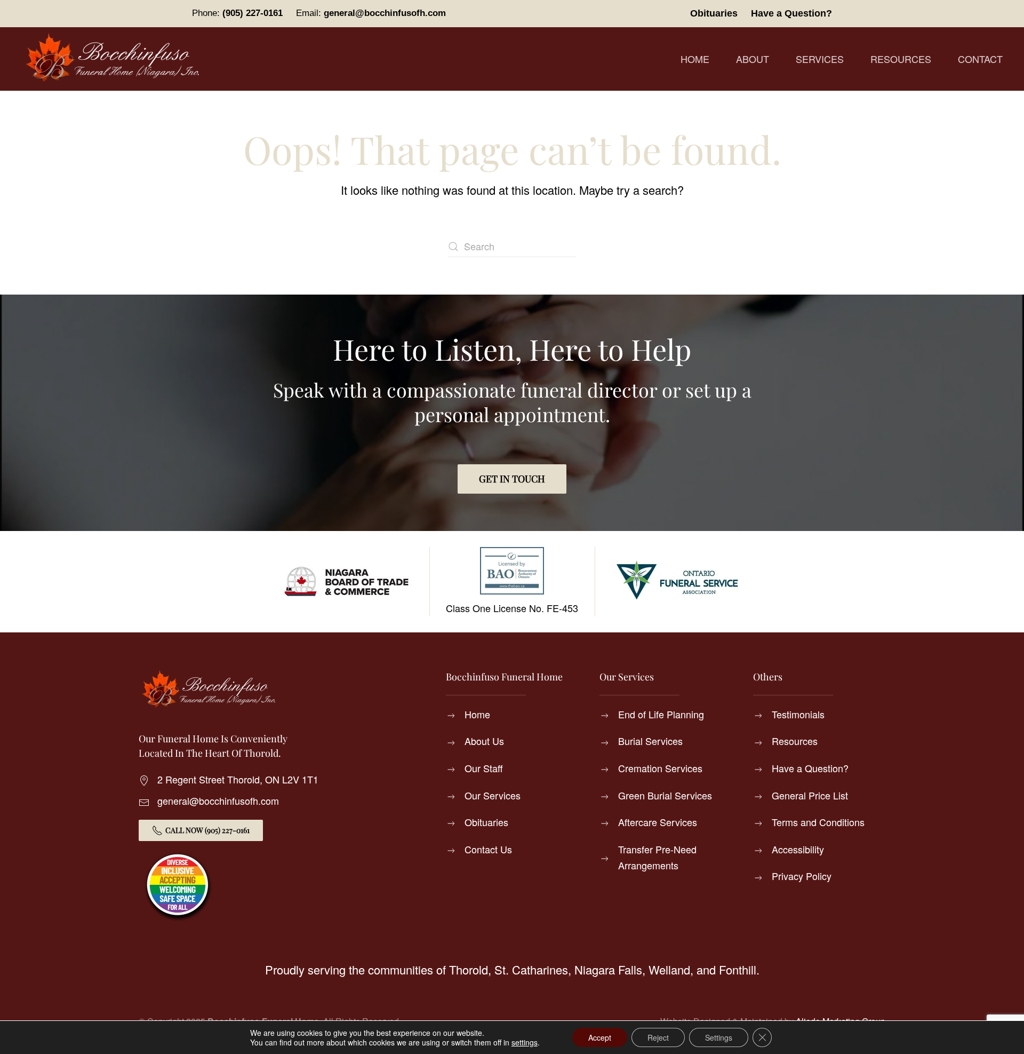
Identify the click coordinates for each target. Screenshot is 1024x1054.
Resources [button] (900, 59)
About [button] (752, 59)
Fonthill (737, 969)
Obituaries (714, 13)
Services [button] (820, 59)
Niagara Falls (608, 969)
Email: (371, 13)
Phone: (237, 13)
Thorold (468, 969)
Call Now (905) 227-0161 (207, 830)
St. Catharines (531, 969)
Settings (718, 1037)
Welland (669, 969)
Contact (980, 59)
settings (524, 1042)
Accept (599, 1037)
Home (695, 59)
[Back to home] (114, 59)
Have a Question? (791, 13)
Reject (658, 1037)
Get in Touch (512, 478)
